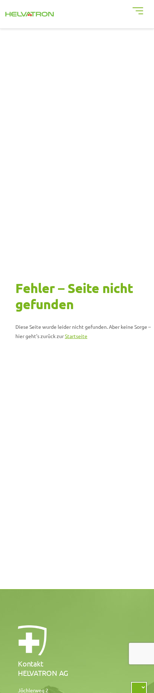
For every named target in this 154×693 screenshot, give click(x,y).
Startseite (76, 336)
